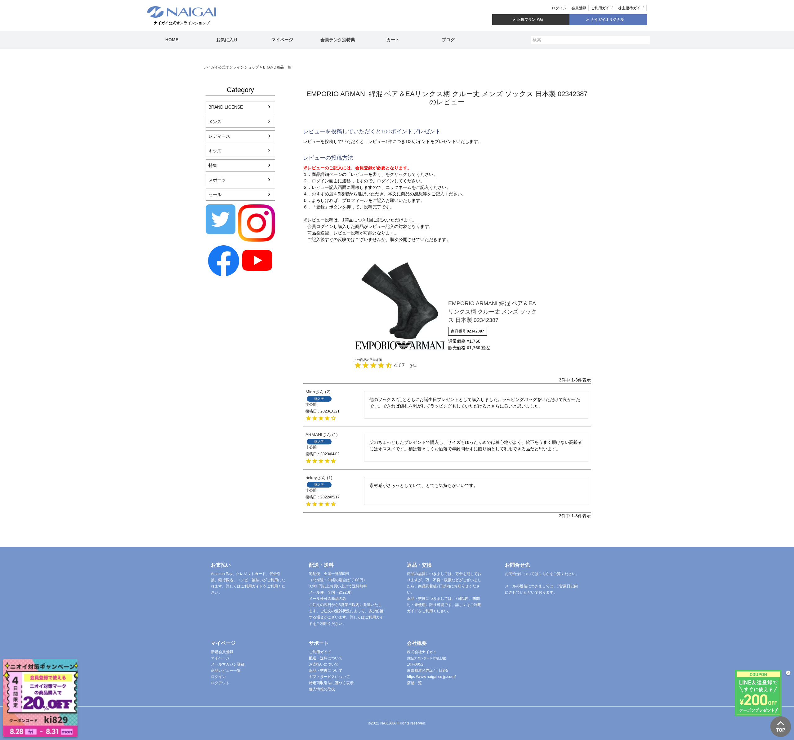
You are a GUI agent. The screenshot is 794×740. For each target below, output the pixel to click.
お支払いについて (324, 664)
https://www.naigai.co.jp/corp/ (431, 677)
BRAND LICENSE (225, 107)
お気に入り (227, 39)
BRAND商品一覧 (277, 67)
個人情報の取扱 (322, 689)
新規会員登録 (222, 652)
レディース (219, 136)
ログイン (559, 8)
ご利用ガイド (602, 8)
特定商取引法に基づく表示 (331, 683)
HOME (171, 39)
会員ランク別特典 (337, 39)
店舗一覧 (414, 683)
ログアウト (220, 683)
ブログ (448, 39)
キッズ (214, 150)
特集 (212, 165)
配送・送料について (325, 658)
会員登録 (578, 8)
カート (392, 39)
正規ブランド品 (530, 19)
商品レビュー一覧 (226, 670)
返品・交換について (325, 670)
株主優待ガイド (631, 8)
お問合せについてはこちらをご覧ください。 (542, 574)
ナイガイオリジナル (607, 19)
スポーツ (217, 179)
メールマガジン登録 (227, 664)
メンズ (214, 121)
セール (214, 194)
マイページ (282, 39)
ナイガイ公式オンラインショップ (231, 67)
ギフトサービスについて (329, 677)
